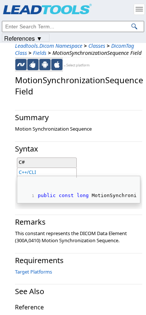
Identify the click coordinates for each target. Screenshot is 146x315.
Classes (96, 45)
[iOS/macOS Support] (57, 64)
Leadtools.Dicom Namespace (48, 45)
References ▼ (23, 38)
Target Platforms (33, 271)
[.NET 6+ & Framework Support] (21, 64)
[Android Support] (45, 64)
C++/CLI (27, 172)
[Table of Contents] (139, 9)
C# (22, 162)
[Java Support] (33, 64)
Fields (39, 52)
